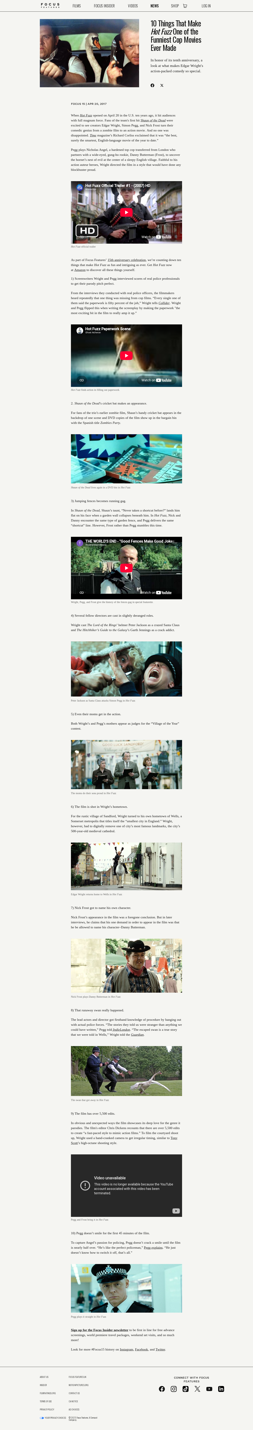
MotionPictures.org (79, 1385)
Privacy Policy (47, 1409)
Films (77, 6)
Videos (133, 6)
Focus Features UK (77, 1377)
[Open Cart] (185, 5)
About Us (44, 1377)
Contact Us (74, 1393)
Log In (206, 6)
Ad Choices (74, 1409)
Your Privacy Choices (55, 1418)
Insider (43, 1385)
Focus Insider (104, 6)
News (155, 6)
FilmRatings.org (48, 1393)
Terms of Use (46, 1401)
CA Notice (73, 1401)
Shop (175, 6)
